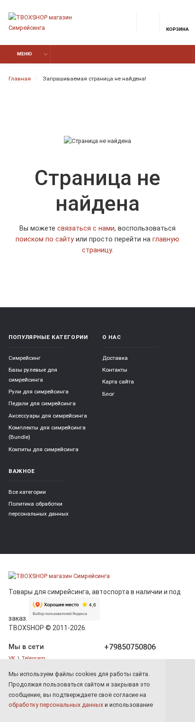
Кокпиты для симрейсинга (44, 449)
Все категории (27, 492)
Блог (108, 394)
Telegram (33, 658)
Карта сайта (118, 381)
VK (12, 658)
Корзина (177, 29)
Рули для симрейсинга (39, 391)
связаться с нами (86, 228)
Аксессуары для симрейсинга (48, 415)
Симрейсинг (25, 358)
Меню (24, 53)
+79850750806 (130, 646)
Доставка (115, 358)
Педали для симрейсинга (42, 403)
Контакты (114, 369)
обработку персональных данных (56, 704)
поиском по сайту (45, 239)
